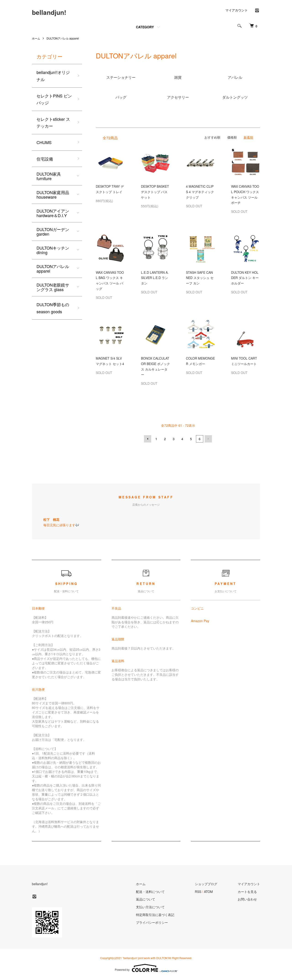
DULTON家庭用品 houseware (52, 194)
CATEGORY (145, 27)
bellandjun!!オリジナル (53, 75)
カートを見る (247, 891)
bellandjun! (49, 12)
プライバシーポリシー (152, 922)
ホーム (36, 38)
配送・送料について (150, 891)
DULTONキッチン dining (52, 250)
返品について (145, 899)
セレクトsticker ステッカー (53, 122)
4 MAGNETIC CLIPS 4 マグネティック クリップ (200, 192)
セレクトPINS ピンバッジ (54, 99)
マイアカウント (236, 10)
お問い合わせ (247, 899)
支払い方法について (150, 907)
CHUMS (44, 142)
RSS (198, 891)
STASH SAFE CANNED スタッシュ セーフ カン (200, 278)
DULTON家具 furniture (48, 176)
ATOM (208, 891)
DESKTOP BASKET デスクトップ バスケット (155, 192)
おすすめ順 (212, 137)
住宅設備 (44, 159)
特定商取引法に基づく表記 (155, 914)
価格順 (232, 137)
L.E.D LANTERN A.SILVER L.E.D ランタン (155, 278)
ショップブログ (206, 884)
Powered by (122, 969)
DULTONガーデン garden (52, 231)
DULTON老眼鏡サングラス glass (52, 287)
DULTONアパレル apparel (63, 38)
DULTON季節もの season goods (52, 307)
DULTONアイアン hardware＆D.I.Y (52, 213)
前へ (147, 438)
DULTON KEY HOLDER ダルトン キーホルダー (245, 278)
